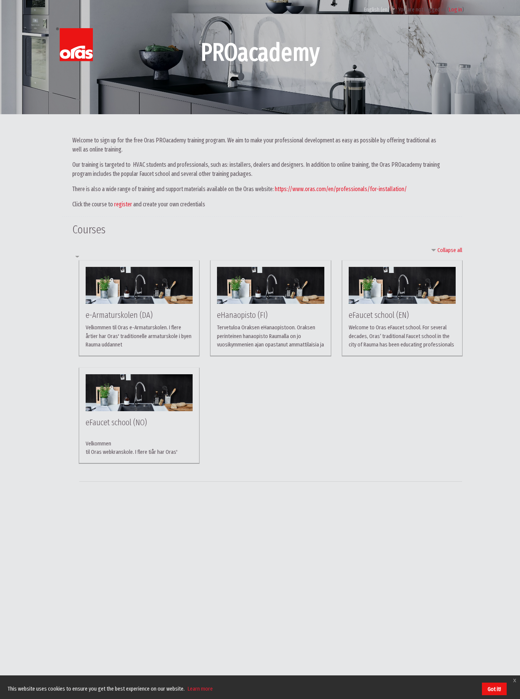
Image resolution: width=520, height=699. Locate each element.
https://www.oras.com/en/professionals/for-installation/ (341, 189)
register (123, 204)
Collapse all (449, 250)
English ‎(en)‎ (377, 9)
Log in (455, 9)
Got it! (494, 689)
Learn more (200, 688)
